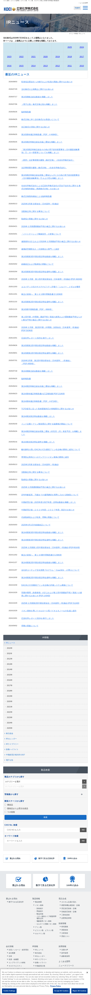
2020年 (9, 701)
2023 (9, 57)
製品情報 (36, 899)
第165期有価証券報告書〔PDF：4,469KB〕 (40, 135)
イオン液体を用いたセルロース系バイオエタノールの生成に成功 (48, 611)
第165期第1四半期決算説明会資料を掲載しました (42, 353)
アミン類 (38, 927)
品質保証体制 (66, 918)
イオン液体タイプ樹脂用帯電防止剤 (46, 917)
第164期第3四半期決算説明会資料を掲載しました (42, 540)
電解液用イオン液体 (43, 921)
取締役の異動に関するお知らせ (34, 219)
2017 (82, 57)
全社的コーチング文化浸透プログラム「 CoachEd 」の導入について (50, 570)
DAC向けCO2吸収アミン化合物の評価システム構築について (47, 585)
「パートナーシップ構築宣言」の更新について (41, 234)
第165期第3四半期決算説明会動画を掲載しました (42, 257)
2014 (33, 66)
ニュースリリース (66, 966)
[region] (45, 982)
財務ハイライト (12, 749)
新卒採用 (64, 953)
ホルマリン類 (40, 933)
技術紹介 (39, 908)
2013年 (9, 664)
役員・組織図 (14, 959)
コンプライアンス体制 (17, 962)
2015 (21, 66)
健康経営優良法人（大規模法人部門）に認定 (40, 249)
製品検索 (38, 902)
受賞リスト (65, 936)
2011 (70, 66)
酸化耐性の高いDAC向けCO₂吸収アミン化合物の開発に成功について (50, 450)
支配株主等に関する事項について (35, 211)
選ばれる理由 (15, 858)
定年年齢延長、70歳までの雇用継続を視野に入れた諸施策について (49, 495)
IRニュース (10, 643)
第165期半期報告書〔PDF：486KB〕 (37, 309)
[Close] (87, 972)
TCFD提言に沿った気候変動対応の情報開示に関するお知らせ (47, 409)
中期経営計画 (40, 966)
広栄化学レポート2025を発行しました (37, 338)
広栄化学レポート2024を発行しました (37, 618)
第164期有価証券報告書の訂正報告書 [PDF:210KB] (43, 394)
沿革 (10, 956)
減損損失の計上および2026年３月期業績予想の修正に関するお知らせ (51, 241)
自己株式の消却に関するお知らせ (35, 127)
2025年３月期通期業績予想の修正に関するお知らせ (43, 487)
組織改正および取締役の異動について (37, 264)
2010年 (9, 648)
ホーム (71, 33)
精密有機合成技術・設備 (70, 905)
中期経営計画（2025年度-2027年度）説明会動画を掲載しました (48, 502)
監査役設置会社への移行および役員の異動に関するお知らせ (47, 82)
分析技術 (64, 933)
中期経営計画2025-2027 (15, 755)
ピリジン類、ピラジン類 (44, 930)
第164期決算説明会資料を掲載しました (38, 442)
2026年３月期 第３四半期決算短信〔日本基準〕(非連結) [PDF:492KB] (51, 279)
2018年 (9, 691)
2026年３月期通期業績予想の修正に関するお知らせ (43, 226)
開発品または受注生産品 (17, 808)
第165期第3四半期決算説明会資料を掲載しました (42, 272)
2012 (57, 66)
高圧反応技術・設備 (68, 908)
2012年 (9, 659)
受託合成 (62, 899)
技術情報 (62, 923)
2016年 (9, 680)
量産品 (10, 805)
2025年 (9, 728)
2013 (45, 66)
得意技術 (64, 930)
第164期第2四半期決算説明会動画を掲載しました (42, 563)
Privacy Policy (55, 986)
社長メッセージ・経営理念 (19, 950)
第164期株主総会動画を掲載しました (37, 371)
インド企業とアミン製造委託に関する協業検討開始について (47, 424)
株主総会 (9, 733)
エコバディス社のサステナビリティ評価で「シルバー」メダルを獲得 (50, 287)
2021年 (9, 707)
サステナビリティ (15, 966)
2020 (45, 57)
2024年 (9, 723)
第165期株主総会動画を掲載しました (37, 97)
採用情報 (62, 946)
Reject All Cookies (79, 991)
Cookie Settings (9, 991)
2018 (70, 57)
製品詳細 (39, 914)
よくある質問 (84, 3)
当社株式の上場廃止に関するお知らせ (37, 89)
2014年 (9, 669)
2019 (57, 57)
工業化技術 (65, 915)
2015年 (9, 675)
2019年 (9, 696)
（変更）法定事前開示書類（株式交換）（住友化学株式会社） (47, 160)
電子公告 (9, 760)
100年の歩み (72, 858)
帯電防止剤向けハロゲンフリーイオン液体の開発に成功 (45, 457)
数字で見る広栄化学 (47, 858)
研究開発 (64, 927)
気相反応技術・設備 (68, 912)
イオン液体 (39, 905)
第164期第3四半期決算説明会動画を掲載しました (42, 532)
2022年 (9, 712)
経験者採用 (65, 956)
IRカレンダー (11, 739)
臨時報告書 (26, 112)
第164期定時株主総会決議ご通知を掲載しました (41, 386)
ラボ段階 (11, 812)
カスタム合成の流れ (68, 902)
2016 (9, 66)
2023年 (9, 717)
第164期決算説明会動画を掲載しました (38, 416)
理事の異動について (29, 626)
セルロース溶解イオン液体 (46, 924)
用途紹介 (39, 911)
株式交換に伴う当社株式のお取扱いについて (40, 119)
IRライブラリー (12, 744)
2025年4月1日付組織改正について (35, 525)
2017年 (9, 685)
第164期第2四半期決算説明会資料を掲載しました (42, 578)
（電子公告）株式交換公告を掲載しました (39, 104)
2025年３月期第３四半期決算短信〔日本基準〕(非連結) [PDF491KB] (50, 547)
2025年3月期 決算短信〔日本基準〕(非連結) (40, 204)
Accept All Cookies (61, 991)
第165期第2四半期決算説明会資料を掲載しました (42, 302)
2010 (82, 66)
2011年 (9, 653)
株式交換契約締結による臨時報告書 (36, 196)
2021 (33, 57)
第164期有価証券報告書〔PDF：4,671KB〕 (40, 401)
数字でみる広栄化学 (16, 902)
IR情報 (76, 33)
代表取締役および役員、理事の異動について (40, 517)
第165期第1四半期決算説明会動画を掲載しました (42, 346)
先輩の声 (64, 950)
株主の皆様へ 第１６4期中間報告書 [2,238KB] (41, 555)
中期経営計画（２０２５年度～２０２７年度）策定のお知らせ (47, 510)
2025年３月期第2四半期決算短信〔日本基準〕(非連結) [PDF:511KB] (50, 603)
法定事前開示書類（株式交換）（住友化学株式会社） (44, 168)
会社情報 (10, 946)
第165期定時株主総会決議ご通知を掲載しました (41, 142)
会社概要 (12, 953)
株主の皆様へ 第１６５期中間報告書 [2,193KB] (41, 294)
